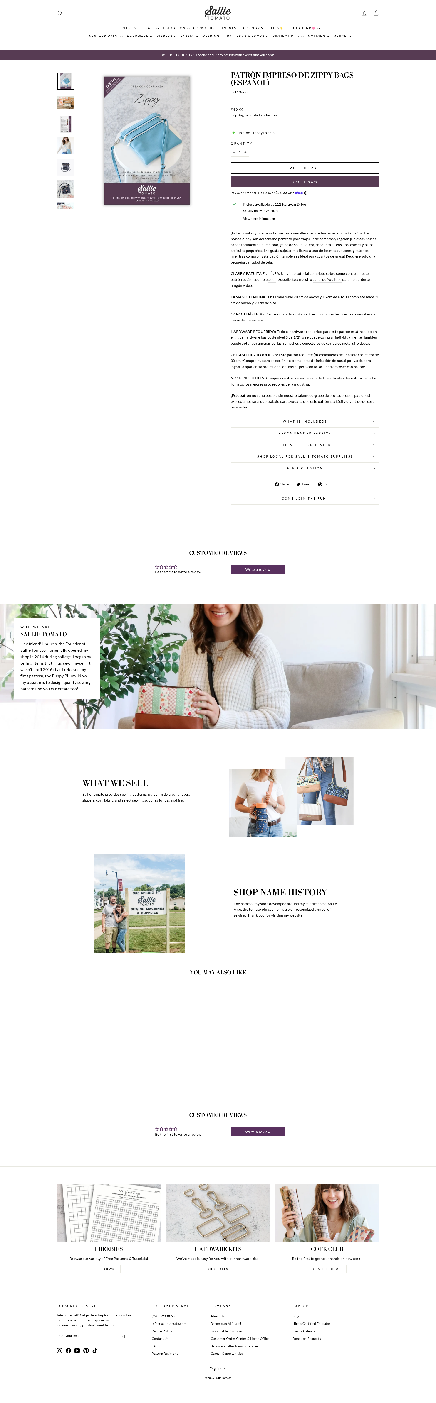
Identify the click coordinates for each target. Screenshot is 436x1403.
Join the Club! (327, 1269)
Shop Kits (218, 1269)
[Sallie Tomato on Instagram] (59, 1350)
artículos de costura (345, 378)
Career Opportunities (227, 1353)
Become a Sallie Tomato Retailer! (235, 1346)
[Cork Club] (327, 1213)
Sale (150, 28)
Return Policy (162, 1331)
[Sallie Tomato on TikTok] (95, 1350)
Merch (340, 36)
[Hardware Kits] (218, 1213)
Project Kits (286, 36)
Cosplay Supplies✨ (263, 28)
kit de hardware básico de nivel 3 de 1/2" (267, 337)
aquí (272, 279)
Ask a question (305, 468)
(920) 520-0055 (163, 1316)
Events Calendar (304, 1331)
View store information (259, 218)
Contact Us (160, 1338)
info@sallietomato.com (169, 1323)
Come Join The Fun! (305, 498)
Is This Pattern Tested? (305, 445)
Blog (295, 1316)
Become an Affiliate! (226, 1323)
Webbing (211, 36)
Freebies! (128, 28)
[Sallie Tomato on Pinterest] (86, 1350)
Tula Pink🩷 (303, 28)
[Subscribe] (122, 1336)
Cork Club (204, 28)
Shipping (237, 115)
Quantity (242, 143)
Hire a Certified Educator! (312, 1323)
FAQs (156, 1346)
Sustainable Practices (227, 1331)
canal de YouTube (327, 279)
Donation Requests (306, 1338)
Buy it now (305, 181)
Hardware (138, 36)
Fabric (187, 36)
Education (174, 28)
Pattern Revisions (165, 1353)
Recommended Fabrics (305, 433)
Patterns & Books (246, 36)
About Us (218, 1316)
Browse (109, 1269)
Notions (316, 36)
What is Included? (305, 421)
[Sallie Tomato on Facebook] (68, 1350)
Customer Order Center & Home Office (240, 1338)
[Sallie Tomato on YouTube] (77, 1350)
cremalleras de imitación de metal (318, 360)
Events (229, 28)
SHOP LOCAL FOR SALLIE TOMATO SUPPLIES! (305, 456)
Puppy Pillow (64, 675)
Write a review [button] (258, 569)
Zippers (164, 36)
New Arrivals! (104, 36)
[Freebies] (109, 1213)
